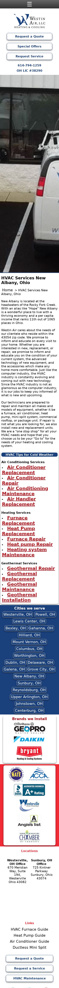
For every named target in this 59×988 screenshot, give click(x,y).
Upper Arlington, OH (29, 697)
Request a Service (29, 968)
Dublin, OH (15, 662)
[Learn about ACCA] (39, 781)
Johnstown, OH (29, 704)
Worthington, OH (29, 655)
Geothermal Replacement (19, 576)
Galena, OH (14, 669)
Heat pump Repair (30, 544)
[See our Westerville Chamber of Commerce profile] (29, 811)
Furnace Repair (26, 538)
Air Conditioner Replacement (24, 469)
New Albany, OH (29, 676)
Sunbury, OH (29, 683)
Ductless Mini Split (29, 947)
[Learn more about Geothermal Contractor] (29, 733)
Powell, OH (45, 614)
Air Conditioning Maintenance (25, 491)
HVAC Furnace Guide (29, 929)
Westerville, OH (17, 614)
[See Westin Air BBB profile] (29, 795)
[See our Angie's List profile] (29, 827)
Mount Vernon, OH (29, 642)
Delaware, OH (40, 662)
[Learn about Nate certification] (16, 781)
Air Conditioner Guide (29, 941)
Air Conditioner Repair (24, 480)
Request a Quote (29, 36)
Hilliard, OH (29, 635)
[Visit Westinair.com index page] (29, 21)
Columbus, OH (29, 649)
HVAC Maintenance (29, 978)
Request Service (29, 56)
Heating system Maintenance (24, 552)
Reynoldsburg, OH (29, 690)
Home (7, 290)
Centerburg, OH (29, 710)
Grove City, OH (41, 669)
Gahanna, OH (40, 628)
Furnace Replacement (18, 520)
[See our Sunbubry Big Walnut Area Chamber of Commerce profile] (29, 842)
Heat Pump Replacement (18, 531)
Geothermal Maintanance (19, 587)
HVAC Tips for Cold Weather (29, 454)
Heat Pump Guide (30, 935)
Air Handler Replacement (19, 501)
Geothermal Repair (31, 568)
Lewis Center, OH (29, 621)
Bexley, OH (15, 628)
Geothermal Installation (19, 597)
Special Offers (29, 46)
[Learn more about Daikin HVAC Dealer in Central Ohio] (29, 744)
